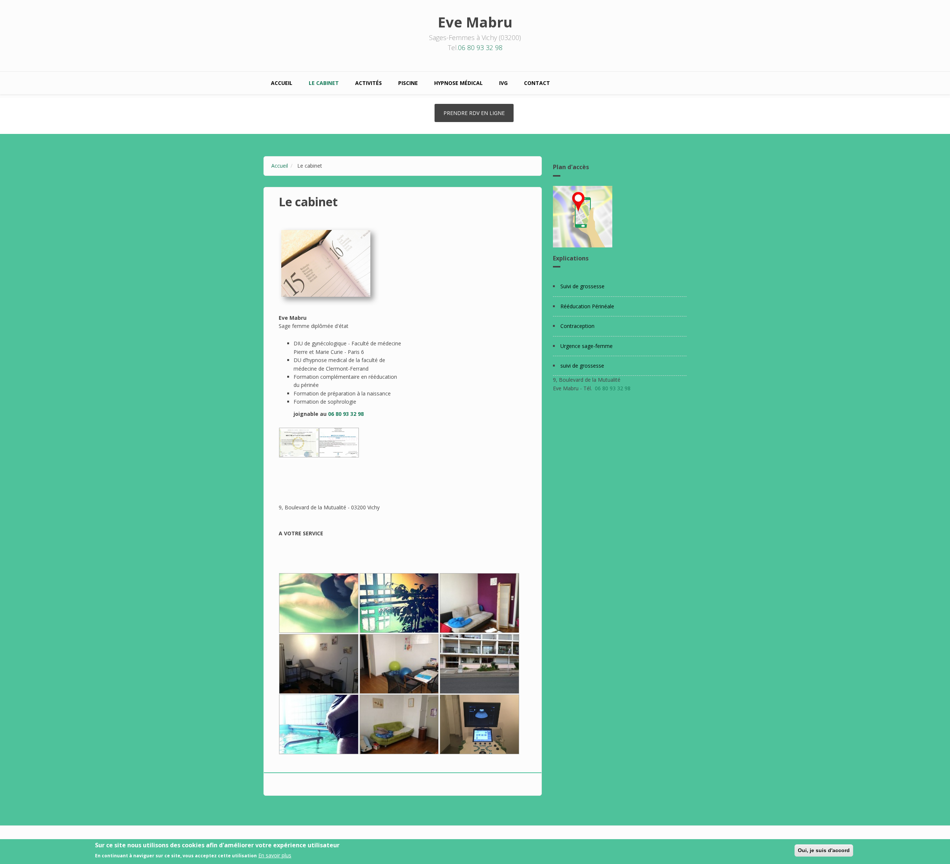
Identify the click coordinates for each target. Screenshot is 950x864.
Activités (368, 82)
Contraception (577, 325)
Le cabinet (324, 82)
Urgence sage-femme (586, 345)
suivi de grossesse (582, 365)
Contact (537, 82)
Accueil (281, 82)
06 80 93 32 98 (480, 47)
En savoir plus (274, 855)
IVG (503, 82)
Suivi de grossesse (582, 286)
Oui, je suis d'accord (824, 850)
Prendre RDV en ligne (474, 112)
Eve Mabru (475, 22)
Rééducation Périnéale (587, 306)
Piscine (408, 82)
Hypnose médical (458, 82)
